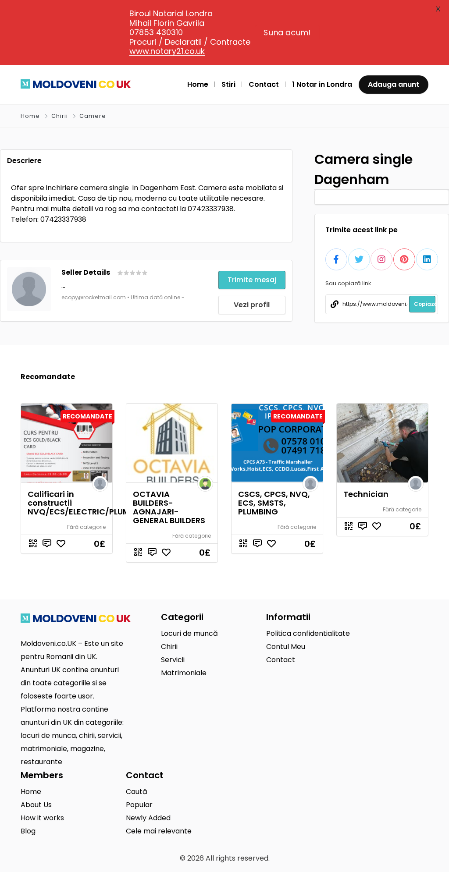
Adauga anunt (393, 84)
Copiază (424, 304)
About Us (36, 805)
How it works (42, 818)
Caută (136, 792)
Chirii (59, 116)
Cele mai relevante (159, 831)
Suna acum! (287, 32)
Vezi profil (252, 305)
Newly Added (148, 818)
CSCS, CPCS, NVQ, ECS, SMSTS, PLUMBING (274, 503)
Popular (139, 805)
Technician (365, 494)
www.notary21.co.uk (167, 51)
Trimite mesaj (252, 280)
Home (30, 116)
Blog (28, 831)
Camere (92, 116)
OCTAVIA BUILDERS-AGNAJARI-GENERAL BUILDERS (169, 507)
